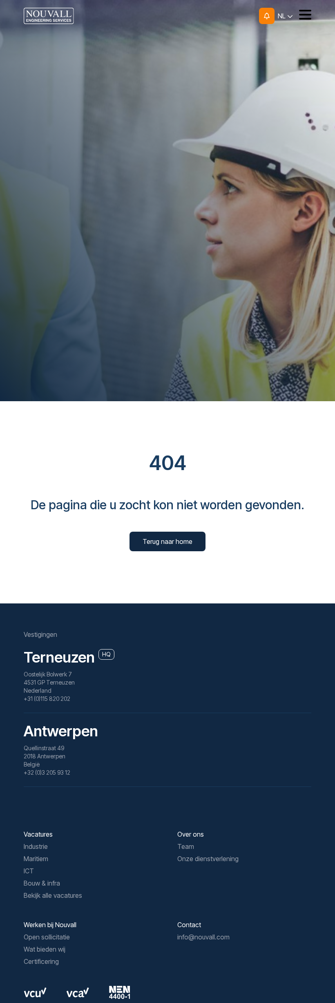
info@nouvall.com (203, 937)
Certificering (41, 961)
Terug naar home (167, 541)
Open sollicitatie (47, 937)
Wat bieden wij (44, 949)
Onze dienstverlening (208, 859)
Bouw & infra (42, 883)
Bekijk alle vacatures (53, 895)
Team (185, 846)
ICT (29, 871)
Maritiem (36, 859)
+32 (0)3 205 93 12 (47, 772)
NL (282, 16)
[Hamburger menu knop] (302, 16)
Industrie (36, 846)
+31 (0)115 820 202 (47, 698)
